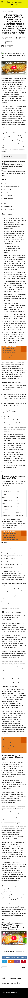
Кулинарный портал (14, 3)
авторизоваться (15, 983)
